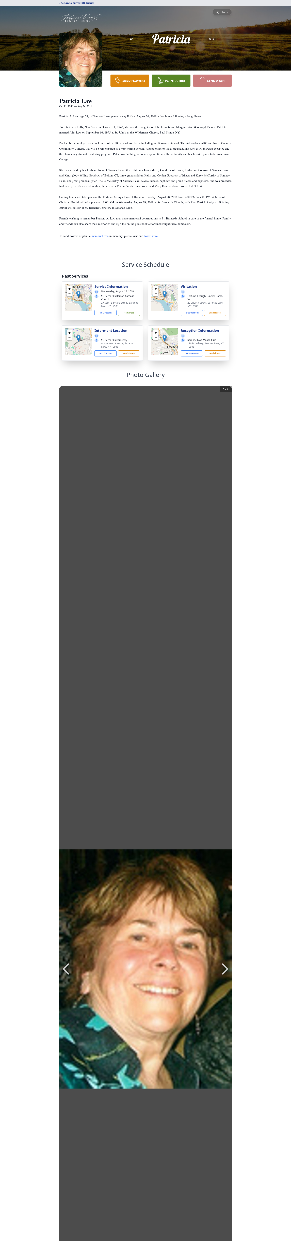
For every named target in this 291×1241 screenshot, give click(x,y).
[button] (78, 294)
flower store (150, 236)
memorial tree (99, 236)
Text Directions (105, 312)
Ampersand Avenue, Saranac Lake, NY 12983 (117, 345)
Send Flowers (215, 312)
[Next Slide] (225, 969)
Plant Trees (129, 312)
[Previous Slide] (66, 969)
